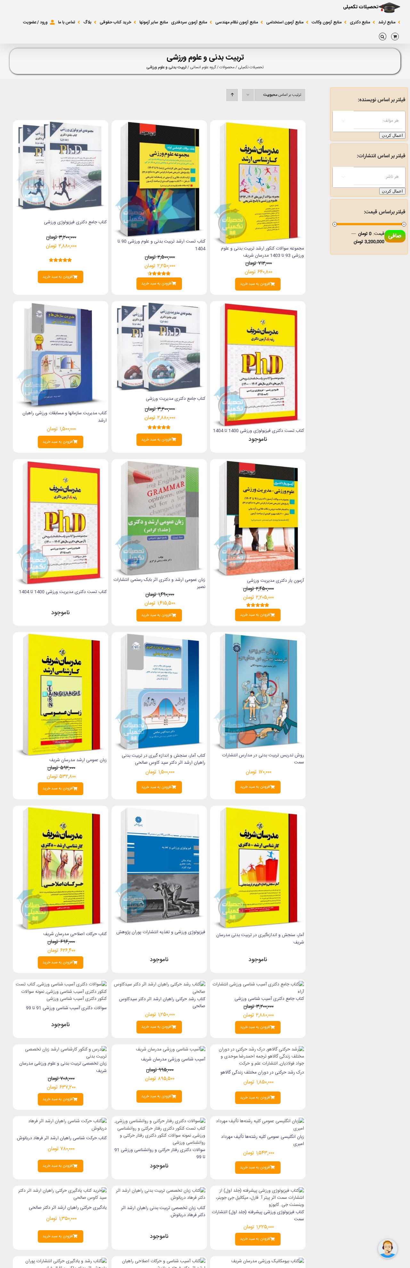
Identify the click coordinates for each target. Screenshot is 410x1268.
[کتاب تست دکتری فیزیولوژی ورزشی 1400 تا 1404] (258, 306)
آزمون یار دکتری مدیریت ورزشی (275, 581)
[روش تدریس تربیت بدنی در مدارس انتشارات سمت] (258, 637)
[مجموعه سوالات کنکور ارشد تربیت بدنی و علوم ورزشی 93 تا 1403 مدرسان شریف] (258, 125)
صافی (394, 236)
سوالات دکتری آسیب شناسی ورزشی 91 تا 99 (66, 1008)
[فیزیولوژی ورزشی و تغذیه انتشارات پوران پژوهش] (159, 811)
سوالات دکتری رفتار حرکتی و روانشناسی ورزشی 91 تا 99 (159, 1153)
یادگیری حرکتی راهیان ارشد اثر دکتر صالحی (68, 1208)
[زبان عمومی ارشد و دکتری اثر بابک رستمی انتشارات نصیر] (159, 464)
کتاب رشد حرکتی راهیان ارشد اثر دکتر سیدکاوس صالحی (162, 1002)
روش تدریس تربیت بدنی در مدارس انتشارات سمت (263, 759)
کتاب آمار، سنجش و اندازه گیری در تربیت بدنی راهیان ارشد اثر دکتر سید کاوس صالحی (163, 759)
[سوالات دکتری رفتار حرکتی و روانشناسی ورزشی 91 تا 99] (159, 1121)
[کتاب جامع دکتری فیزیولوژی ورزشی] (60, 125)
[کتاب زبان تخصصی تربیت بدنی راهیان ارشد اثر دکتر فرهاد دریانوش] (159, 1191)
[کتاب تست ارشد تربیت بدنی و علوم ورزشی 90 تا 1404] (159, 125)
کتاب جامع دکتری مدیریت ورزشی (175, 399)
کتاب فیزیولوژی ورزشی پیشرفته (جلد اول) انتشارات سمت (258, 1215)
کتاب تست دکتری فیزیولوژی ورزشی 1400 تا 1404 (258, 431)
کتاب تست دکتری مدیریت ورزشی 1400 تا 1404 (63, 592)
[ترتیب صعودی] (232, 95)
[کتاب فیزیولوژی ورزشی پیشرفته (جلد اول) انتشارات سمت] (258, 1191)
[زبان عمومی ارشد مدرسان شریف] (60, 637)
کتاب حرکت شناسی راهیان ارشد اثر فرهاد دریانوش (62, 1138)
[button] (382, 36)
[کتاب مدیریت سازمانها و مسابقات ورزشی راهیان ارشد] (60, 306)
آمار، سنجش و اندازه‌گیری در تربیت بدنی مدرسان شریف (260, 938)
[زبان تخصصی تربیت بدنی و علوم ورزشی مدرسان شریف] (60, 1049)
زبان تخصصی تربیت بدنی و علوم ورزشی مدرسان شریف (63, 1067)
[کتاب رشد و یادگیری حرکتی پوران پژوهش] (60, 1261)
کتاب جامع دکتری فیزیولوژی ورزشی (75, 222)
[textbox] (362, 120)
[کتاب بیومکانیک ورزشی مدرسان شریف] (267, 1261)
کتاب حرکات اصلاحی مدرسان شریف (75, 934)
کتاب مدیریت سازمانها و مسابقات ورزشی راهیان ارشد (64, 416)
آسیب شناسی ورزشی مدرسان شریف (173, 1059)
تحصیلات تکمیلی (251, 67)
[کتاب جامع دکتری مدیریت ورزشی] (159, 306)
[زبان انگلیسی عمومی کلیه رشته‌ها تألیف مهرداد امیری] (258, 1121)
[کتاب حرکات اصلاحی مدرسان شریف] (60, 811)
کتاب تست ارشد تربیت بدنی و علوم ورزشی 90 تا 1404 (161, 245)
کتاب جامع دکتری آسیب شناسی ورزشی (269, 999)
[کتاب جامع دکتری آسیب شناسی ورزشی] (258, 984)
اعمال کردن (392, 135)
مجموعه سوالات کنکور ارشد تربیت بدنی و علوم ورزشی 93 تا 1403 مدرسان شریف (262, 252)
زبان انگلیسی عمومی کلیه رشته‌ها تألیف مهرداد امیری (262, 1140)
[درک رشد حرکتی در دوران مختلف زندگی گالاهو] (258, 1049)
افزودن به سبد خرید (255, 284)
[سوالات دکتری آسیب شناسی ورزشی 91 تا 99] (60, 984)
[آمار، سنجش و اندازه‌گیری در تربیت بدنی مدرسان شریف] (258, 811)
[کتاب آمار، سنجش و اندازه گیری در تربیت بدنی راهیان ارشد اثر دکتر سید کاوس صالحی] (159, 637)
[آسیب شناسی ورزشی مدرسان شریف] (170, 1049)
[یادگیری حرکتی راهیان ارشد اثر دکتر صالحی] (60, 1191)
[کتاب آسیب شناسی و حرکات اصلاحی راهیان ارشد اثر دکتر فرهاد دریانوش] (159, 1261)
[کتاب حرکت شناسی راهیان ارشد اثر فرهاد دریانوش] (60, 1121)
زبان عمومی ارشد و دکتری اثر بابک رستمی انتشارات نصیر (159, 583)
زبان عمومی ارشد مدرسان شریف (78, 760)
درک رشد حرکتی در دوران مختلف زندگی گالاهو (262, 1072)
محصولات (226, 67)
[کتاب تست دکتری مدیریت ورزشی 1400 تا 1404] (60, 464)
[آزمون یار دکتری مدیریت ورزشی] (258, 464)
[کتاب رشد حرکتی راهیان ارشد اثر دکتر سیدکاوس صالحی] (159, 984)
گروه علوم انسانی (203, 67)
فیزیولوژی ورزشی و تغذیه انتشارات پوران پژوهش (160, 932)
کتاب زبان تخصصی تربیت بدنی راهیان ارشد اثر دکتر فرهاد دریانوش (163, 1211)
